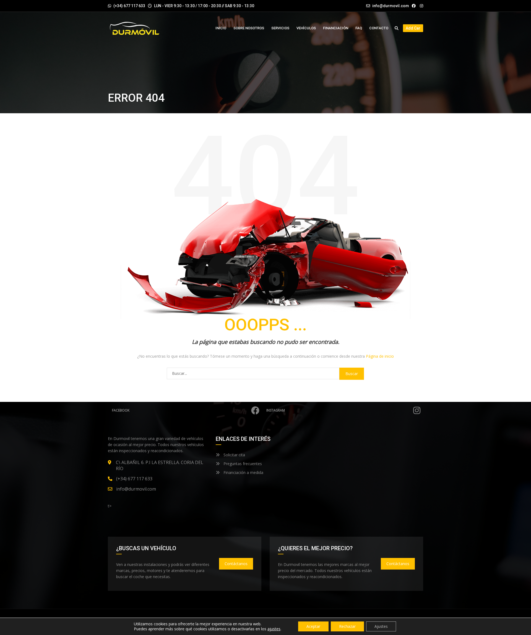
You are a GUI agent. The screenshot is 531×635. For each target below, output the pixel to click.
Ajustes (381, 626)
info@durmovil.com (390, 6)
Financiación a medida (242, 472)
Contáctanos (236, 563)
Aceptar (313, 626)
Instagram (275, 410)
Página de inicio (380, 356)
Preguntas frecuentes (242, 463)
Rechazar (347, 626)
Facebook (120, 410)
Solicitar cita (233, 454)
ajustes (273, 628)
